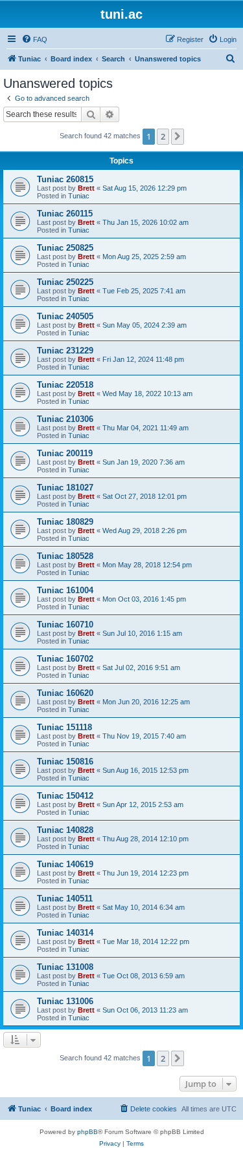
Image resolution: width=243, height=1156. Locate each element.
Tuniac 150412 (65, 796)
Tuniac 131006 (65, 1001)
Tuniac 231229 (65, 350)
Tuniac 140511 (65, 898)
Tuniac (78, 196)
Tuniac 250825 (65, 248)
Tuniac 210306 (65, 419)
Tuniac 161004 (65, 590)
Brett (86, 188)
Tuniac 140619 (65, 864)
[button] (177, 136)
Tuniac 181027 (65, 487)
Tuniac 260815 (65, 179)
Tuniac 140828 (65, 830)
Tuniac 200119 (65, 453)
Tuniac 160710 (65, 624)
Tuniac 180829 (65, 522)
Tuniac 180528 (65, 556)
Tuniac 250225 (65, 282)
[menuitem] (34, 39)
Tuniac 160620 (65, 693)
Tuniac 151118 (64, 727)
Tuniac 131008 (65, 967)
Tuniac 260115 (65, 213)
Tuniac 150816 (65, 761)
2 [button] (163, 136)
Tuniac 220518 (65, 385)
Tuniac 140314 (65, 933)
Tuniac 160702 (65, 659)
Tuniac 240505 (65, 316)
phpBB (87, 1131)
